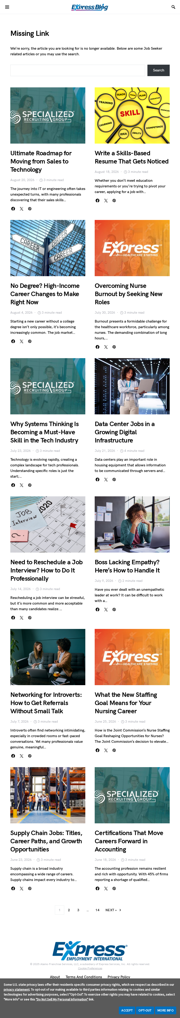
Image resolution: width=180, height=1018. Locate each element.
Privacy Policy (119, 977)
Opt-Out (145, 1010)
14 (97, 910)
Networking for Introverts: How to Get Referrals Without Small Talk (46, 703)
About (55, 977)
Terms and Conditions (84, 977)
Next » (111, 910)
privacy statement (17, 989)
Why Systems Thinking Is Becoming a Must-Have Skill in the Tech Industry (44, 432)
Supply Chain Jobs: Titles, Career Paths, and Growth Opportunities (46, 841)
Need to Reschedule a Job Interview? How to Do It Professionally (46, 570)
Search (158, 70)
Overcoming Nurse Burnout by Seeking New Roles (128, 294)
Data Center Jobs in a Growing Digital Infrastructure (125, 432)
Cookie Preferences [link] (90, 968)
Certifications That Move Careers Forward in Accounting (129, 841)
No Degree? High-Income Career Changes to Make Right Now (45, 294)
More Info (166, 1010)
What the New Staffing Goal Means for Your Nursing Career (126, 703)
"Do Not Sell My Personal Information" (62, 999)
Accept (127, 1010)
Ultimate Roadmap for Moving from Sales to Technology (40, 161)
